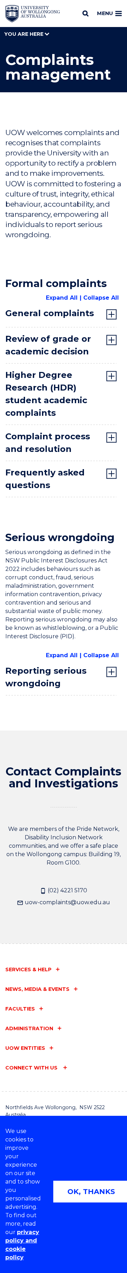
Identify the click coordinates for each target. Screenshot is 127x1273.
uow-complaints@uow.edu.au (66, 902)
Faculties (20, 1009)
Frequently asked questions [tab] (45, 478)
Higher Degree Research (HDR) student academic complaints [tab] (46, 394)
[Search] (85, 13)
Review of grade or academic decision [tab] (48, 345)
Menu (105, 13)
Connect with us (32, 1068)
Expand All (62, 297)
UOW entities (25, 1048)
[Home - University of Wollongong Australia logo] (32, 13)
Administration (29, 1028)
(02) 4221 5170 (66, 890)
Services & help (28, 969)
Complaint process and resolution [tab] (47, 442)
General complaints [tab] (49, 313)
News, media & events (37, 989)
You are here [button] (24, 34)
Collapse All (101, 297)
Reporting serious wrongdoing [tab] (45, 677)
